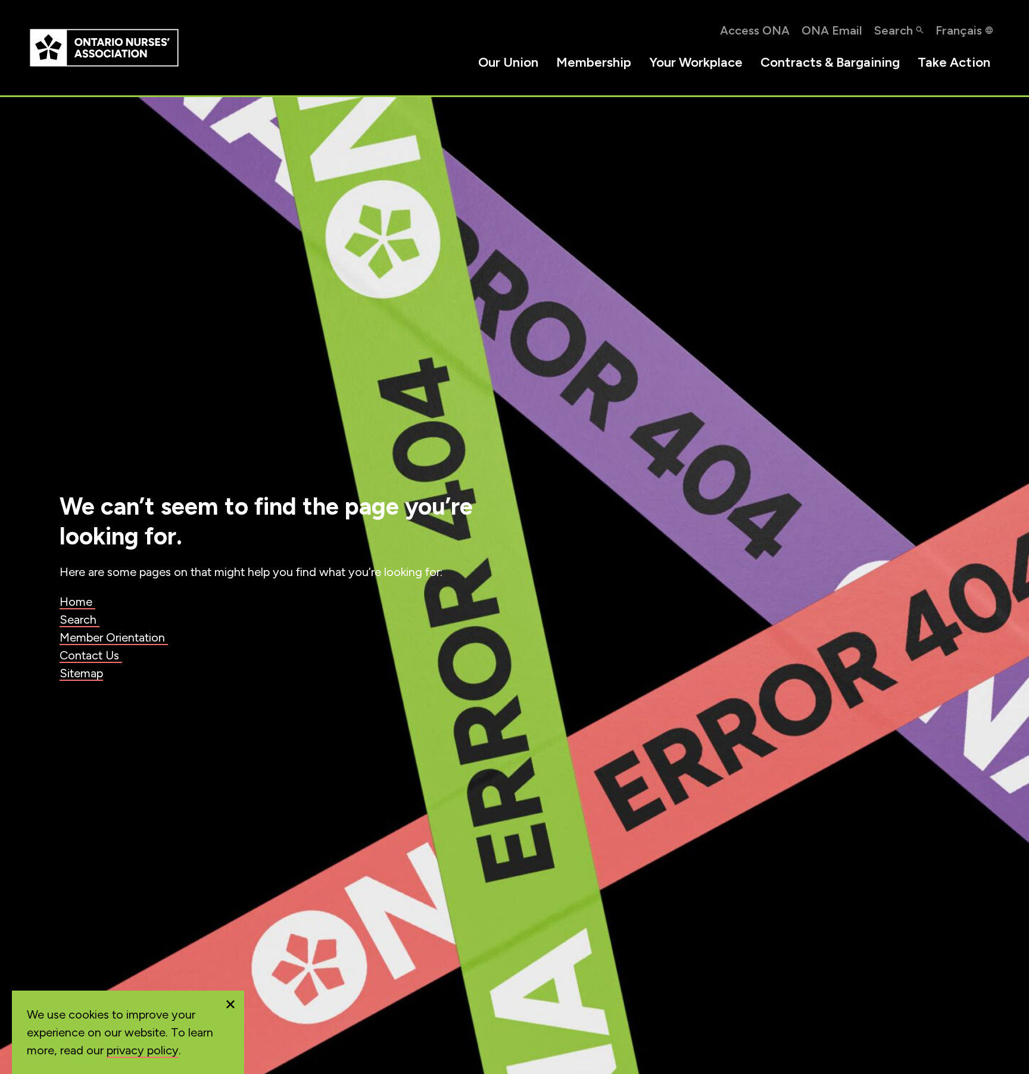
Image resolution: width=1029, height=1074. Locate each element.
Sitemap (81, 673)
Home (77, 601)
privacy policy (143, 1050)
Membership (593, 62)
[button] (230, 1004)
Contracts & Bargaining (830, 62)
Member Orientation (114, 637)
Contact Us (91, 655)
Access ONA (755, 30)
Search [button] (893, 30)
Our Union (508, 62)
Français (959, 30)
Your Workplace (696, 62)
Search (79, 619)
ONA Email (832, 30)
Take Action (954, 62)
